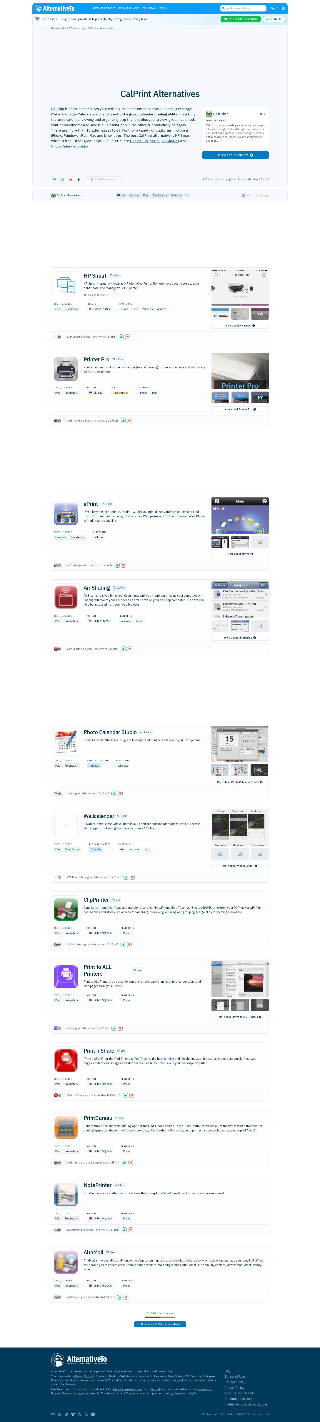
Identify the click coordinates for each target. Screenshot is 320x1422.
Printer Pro (139, 140)
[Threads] (79, 1414)
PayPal (193, 1393)
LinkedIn (94, 1393)
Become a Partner (238, 1399)
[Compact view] (248, 195)
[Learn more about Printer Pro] (66, 369)
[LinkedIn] (93, 1414)
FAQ (227, 1371)
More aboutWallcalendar (238, 866)
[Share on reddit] (70, 179)
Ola (76, 1376)
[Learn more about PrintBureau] (66, 1127)
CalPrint (57, 108)
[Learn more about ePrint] (66, 513)
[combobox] (243, 8)
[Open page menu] (283, 8)
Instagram (79, 1393)
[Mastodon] (66, 1414)
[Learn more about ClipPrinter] (66, 909)
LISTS (162, 8)
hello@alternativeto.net (127, 1389)
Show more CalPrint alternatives (160, 1324)
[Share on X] (62, 179)
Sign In (275, 8)
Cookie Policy (234, 1387)
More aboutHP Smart (238, 325)
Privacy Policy (234, 1382)
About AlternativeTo (239, 1393)
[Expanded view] (243, 195)
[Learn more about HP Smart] (66, 285)
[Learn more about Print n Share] (66, 1060)
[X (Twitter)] (59, 1414)
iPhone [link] (121, 195)
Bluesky (55, 1393)
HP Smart (183, 135)
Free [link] (146, 195)
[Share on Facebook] (54, 179)
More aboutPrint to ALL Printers (238, 1017)
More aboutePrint (238, 554)
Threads (66, 1393)
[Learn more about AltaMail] (66, 1262)
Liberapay (179, 1393)
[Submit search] (223, 8)
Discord (155, 1389)
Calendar (94, 765)
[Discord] (53, 1414)
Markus (88, 1376)
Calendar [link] (176, 195)
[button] (115, 276)
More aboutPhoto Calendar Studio (238, 782)
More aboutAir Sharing (238, 637)
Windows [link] (134, 195)
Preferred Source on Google (245, 1404)
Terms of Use (234, 1376)
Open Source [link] (160, 195)
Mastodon (206, 1389)
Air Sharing (170, 140)
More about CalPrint (233, 155)
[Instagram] (86, 1414)
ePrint (155, 140)
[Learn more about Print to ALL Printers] (66, 976)
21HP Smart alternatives (96, 294)
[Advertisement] (160, 57)
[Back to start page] (60, 8)
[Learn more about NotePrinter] (66, 1195)
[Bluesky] (73, 1414)
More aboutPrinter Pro (238, 409)
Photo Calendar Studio (69, 146)
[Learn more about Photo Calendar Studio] (66, 742)
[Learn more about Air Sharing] (66, 597)
